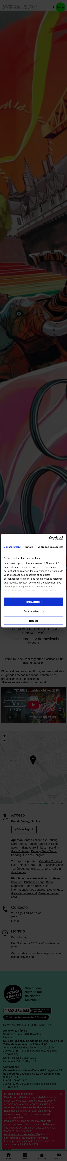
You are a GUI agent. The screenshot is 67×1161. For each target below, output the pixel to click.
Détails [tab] (29, 547)
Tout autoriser (33, 601)
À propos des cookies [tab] (50, 547)
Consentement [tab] (12, 547)
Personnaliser (32, 611)
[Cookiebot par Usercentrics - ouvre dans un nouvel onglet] (49, 538)
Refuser (33, 620)
